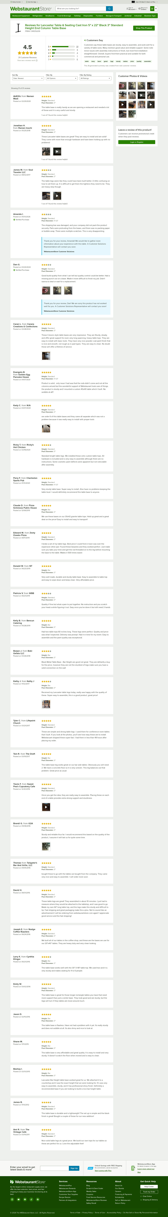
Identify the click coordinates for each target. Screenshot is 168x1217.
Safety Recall (91, 1203)
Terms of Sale (75, 1213)
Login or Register (136, 142)
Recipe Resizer (65, 1197)
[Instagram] (12, 1199)
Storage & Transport (113, 16)
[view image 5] (122, 95)
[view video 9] (122, 104)
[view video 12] (151, 104)
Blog (88, 1185)
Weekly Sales (91, 1191)
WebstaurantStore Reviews (96, 1200)
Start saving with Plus (103, 1171)
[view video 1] (46, 807)
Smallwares (50, 16)
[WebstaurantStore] (30, 1182)
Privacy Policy (87, 1213)
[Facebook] (25, 1199)
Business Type (150, 16)
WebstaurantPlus (65, 1185)
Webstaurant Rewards (67, 1188)
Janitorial (127, 16)
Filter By (49, 75)
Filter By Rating (85, 75)
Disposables (88, 16)
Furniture (99, 16)
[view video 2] (57, 151)
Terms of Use (100, 1213)
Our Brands (119, 1188)
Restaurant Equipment (21, 16)
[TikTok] (31, 1199)
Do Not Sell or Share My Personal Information (140, 1213)
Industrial (137, 16)
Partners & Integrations (67, 1200)
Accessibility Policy (114, 1213)
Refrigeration (38, 16)
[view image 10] (132, 104)
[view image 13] (122, 114)
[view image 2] (132, 85)
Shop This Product (144, 28)
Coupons (89, 1194)
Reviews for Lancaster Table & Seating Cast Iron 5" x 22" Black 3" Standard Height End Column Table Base (74, 27)
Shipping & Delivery (150, 1200)
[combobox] (80, 8)
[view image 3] (141, 85)
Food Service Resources (95, 1197)
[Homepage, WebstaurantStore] (31, 9)
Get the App (32, 2)
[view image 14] (132, 114)
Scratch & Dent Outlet (94, 1188)
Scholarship (119, 1197)
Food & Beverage (64, 16)
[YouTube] (19, 1199)
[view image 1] (122, 85)
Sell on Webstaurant (122, 1200)
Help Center (16, 2)
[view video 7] (141, 95)
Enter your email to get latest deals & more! (22, 1168)
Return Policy (120, 1203)
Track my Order (149, 1192)
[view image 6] (132, 95)
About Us (118, 1185)
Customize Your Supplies (68, 1194)
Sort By (15, 75)
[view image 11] (141, 104)
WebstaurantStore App (67, 1191)
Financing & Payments (123, 1194)
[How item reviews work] (37, 60)
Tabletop (77, 16)
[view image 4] (151, 85)
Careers (118, 1191)
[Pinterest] (38, 1199)
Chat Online (147, 1196)
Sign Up (74, 1168)
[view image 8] (151, 95)
